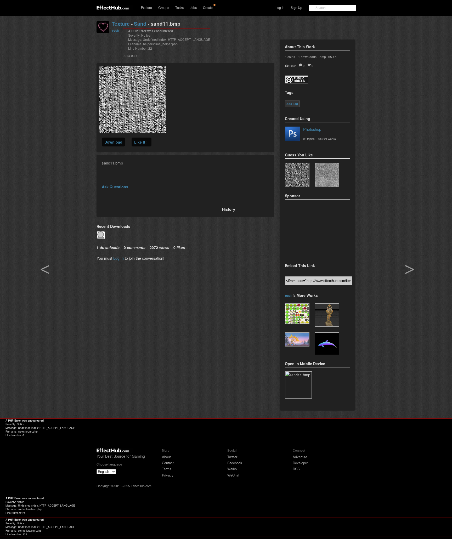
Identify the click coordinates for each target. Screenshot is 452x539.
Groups (163, 7)
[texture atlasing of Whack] (297, 339)
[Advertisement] (311, 229)
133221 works (327, 139)
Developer (300, 462)
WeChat (233, 475)
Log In (279, 7)
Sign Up (296, 7)
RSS (296, 468)
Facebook (234, 462)
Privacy (167, 475)
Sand (140, 23)
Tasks (179, 7)
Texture (121, 23)
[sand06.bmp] (297, 175)
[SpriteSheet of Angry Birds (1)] (297, 313)
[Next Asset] (132, 131)
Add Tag (292, 103)
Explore (146, 7)
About (166, 456)
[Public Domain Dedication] (296, 82)
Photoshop (312, 129)
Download (113, 142)
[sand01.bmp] (327, 175)
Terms (166, 468)
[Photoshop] (293, 134)
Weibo (232, 468)
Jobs (193, 7)
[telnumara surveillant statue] (327, 315)
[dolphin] (327, 343)
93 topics (309, 139)
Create (208, 7)
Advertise (300, 456)
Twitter (232, 456)
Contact (168, 462)
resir (116, 30)
